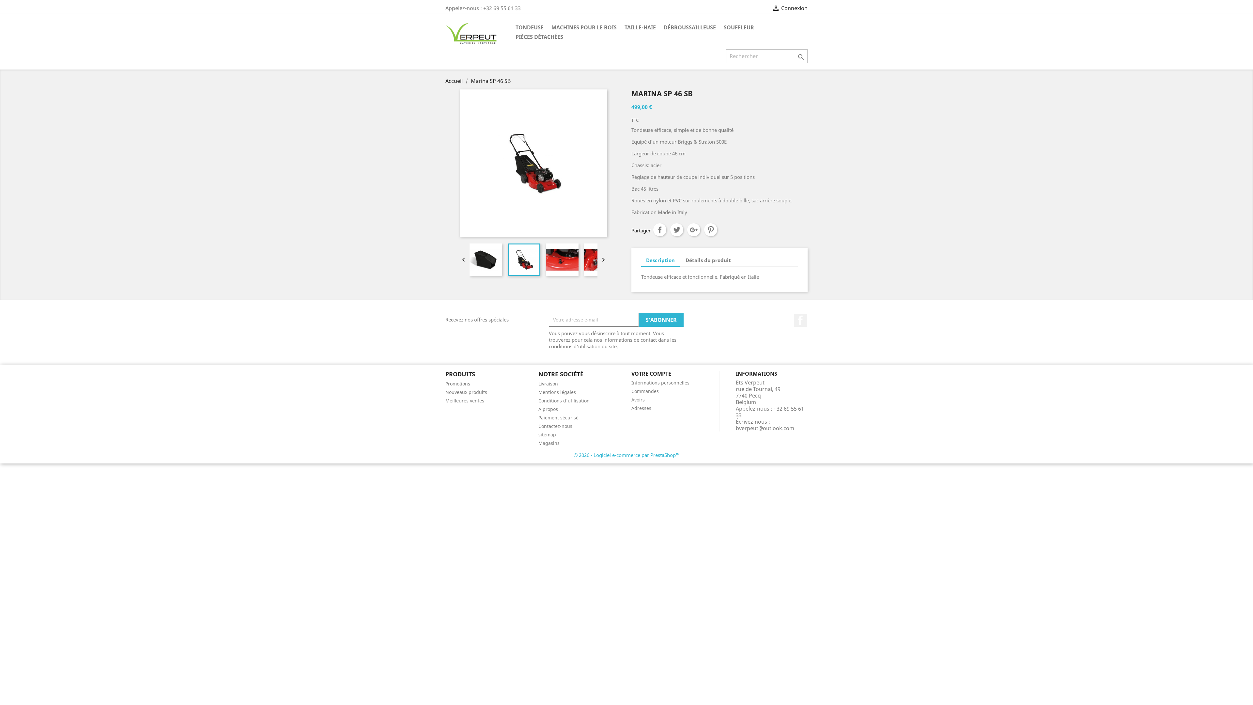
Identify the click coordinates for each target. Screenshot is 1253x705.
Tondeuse (530, 27)
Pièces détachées (539, 36)
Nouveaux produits (466, 392)
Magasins (549, 443)
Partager (659, 229)
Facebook (800, 320)
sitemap (547, 434)
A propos (548, 409)
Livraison (548, 384)
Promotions (457, 384)
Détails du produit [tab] (708, 260)
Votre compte (651, 373)
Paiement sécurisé (558, 418)
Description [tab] (660, 260)
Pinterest (710, 229)
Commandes (645, 391)
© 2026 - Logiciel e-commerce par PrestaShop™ (627, 455)
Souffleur (739, 27)
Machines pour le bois (584, 27)
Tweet (676, 229)
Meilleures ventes (464, 401)
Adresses (641, 408)
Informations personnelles (660, 383)
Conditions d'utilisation (564, 401)
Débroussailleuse (690, 27)
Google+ (693, 229)
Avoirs (638, 400)
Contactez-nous (555, 426)
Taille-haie (640, 27)
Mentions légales (557, 392)
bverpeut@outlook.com (765, 428)
